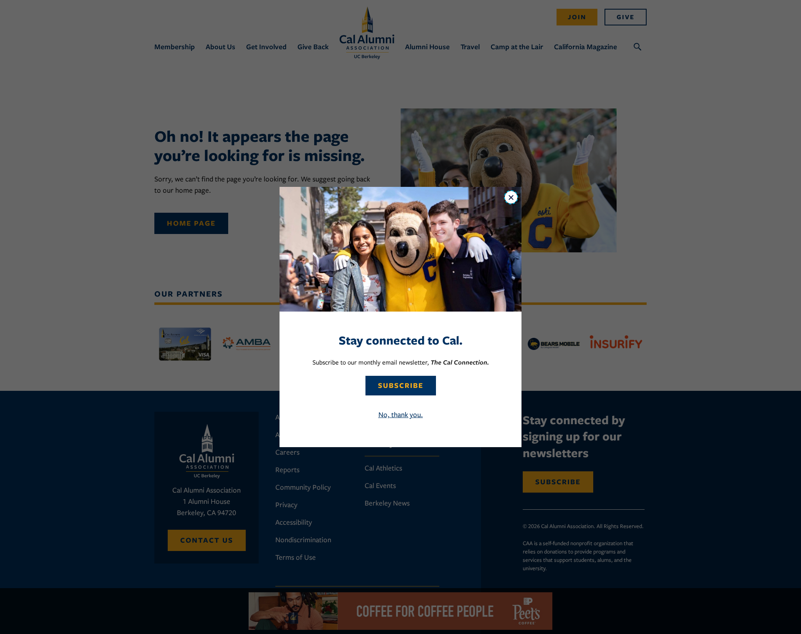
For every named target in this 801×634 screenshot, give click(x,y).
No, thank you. (400, 415)
